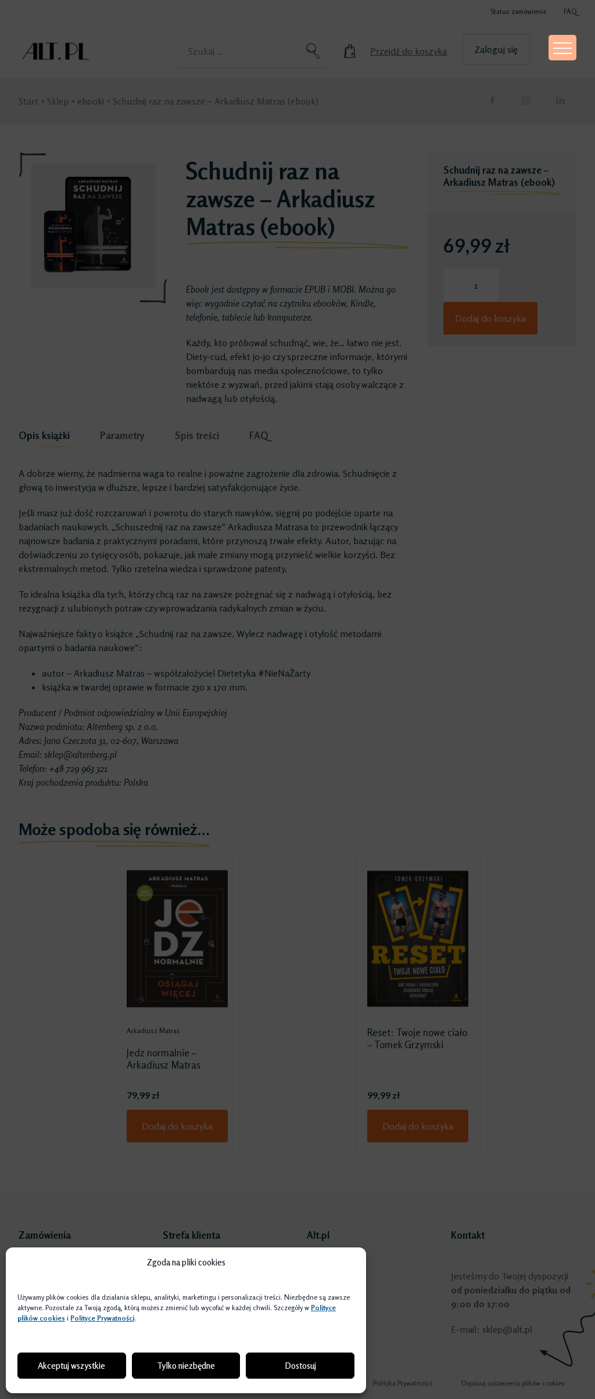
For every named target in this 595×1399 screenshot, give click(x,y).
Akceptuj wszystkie (71, 1365)
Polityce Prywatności (102, 1318)
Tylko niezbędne (186, 1365)
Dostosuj (300, 1365)
